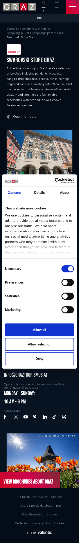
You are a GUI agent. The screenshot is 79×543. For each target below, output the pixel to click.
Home (11, 28)
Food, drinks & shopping (34, 28)
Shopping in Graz (18, 33)
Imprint (52, 514)
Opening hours (24, 117)
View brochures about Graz (28, 481)
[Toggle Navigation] (72, 7)
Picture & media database (35, 505)
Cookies (59, 523)
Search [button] (43, 9)
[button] (6, 417)
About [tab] (65, 192)
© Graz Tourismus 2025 (32, 496)
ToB (58, 505)
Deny (39, 358)
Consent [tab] (14, 192)
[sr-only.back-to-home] (20, 7)
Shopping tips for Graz (46, 33)
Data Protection (32, 514)
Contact (56, 496)
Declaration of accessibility (32, 523)
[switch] (67, 282)
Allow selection (39, 344)
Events (57, 9)
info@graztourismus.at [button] (26, 375)
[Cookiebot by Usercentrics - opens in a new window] (56, 180)
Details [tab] (39, 192)
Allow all (39, 330)
